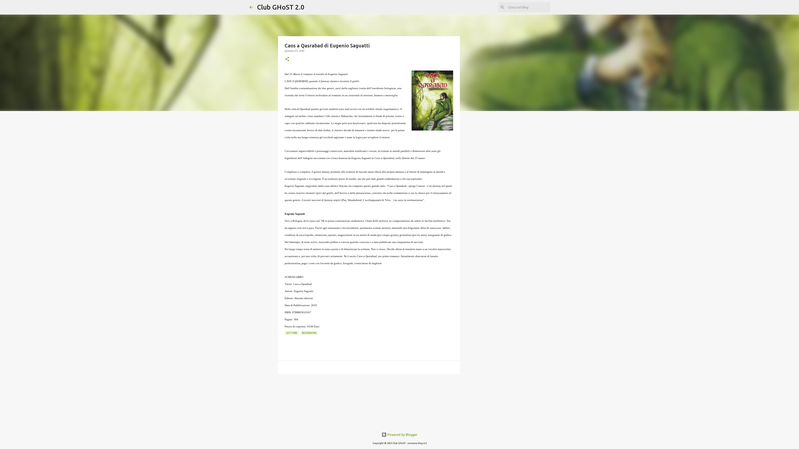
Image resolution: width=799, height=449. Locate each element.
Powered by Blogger (402, 435)
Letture (291, 333)
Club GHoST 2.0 (280, 7)
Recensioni (309, 333)
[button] (287, 59)
